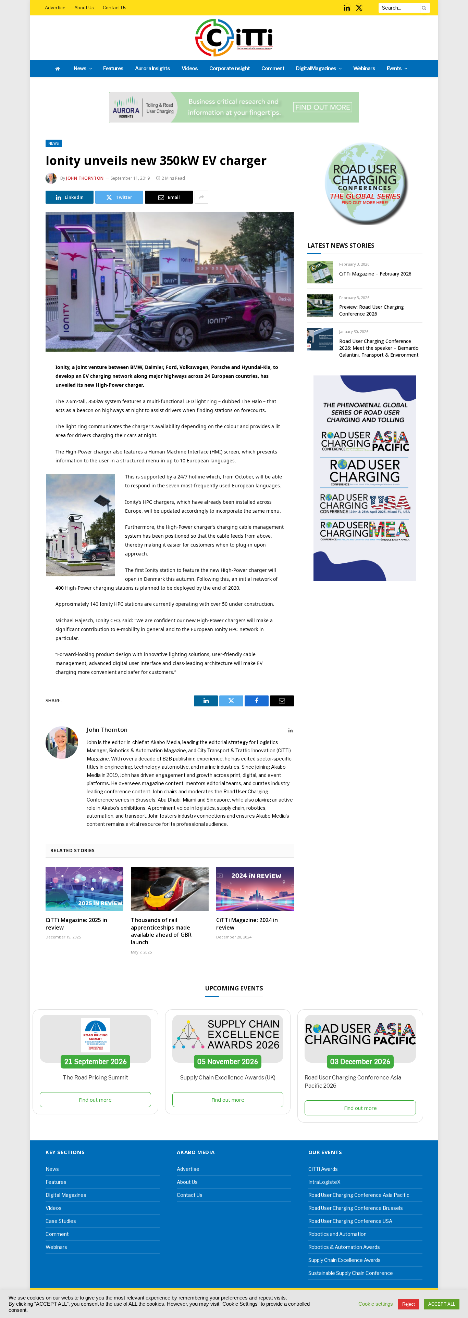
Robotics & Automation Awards (344, 1247)
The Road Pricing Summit (95, 1077)
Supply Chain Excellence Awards (344, 1260)
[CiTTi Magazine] (234, 37)
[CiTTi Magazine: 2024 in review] (255, 889)
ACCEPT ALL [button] (441, 1304)
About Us (84, 7)
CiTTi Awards (323, 1169)
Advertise (55, 7)
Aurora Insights (152, 68)
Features (113, 68)
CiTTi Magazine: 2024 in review (247, 924)
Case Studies (61, 1221)
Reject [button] (408, 1304)
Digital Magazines (316, 68)
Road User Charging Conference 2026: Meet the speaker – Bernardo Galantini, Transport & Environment (379, 348)
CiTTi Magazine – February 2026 (375, 273)
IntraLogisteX (324, 1182)
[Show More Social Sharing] (201, 197)
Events (394, 68)
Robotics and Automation (337, 1234)
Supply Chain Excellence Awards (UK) (227, 1077)
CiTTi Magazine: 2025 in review (76, 924)
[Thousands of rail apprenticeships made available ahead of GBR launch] (170, 889)
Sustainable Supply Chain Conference (350, 1273)
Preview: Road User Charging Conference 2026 (371, 310)
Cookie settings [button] (375, 1304)
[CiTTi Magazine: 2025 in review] (84, 889)
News (80, 68)
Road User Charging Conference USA (350, 1221)
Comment (272, 68)
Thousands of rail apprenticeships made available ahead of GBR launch (161, 931)
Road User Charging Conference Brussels (355, 1208)
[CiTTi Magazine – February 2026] (320, 272)
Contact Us (114, 7)
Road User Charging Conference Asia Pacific (358, 1195)
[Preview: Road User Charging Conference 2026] (320, 305)
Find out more (95, 1099)
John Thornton (85, 178)
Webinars (364, 68)
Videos (190, 68)
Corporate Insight (229, 68)
